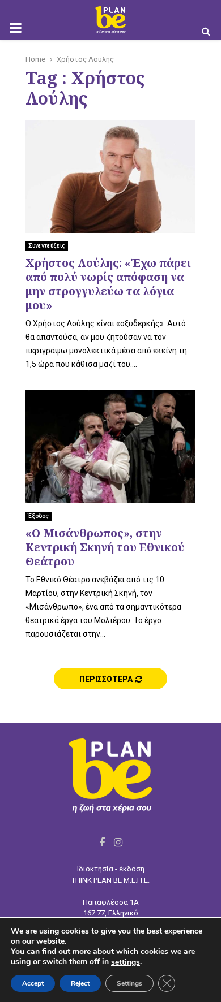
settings (125, 962)
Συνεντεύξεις (46, 246)
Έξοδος (38, 516)
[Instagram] (118, 842)
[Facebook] (102, 842)
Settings (129, 983)
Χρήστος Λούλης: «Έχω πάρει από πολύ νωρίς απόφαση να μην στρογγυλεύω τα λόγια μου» (108, 284)
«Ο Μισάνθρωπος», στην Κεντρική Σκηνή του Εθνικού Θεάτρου (105, 547)
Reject (80, 983)
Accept (33, 983)
